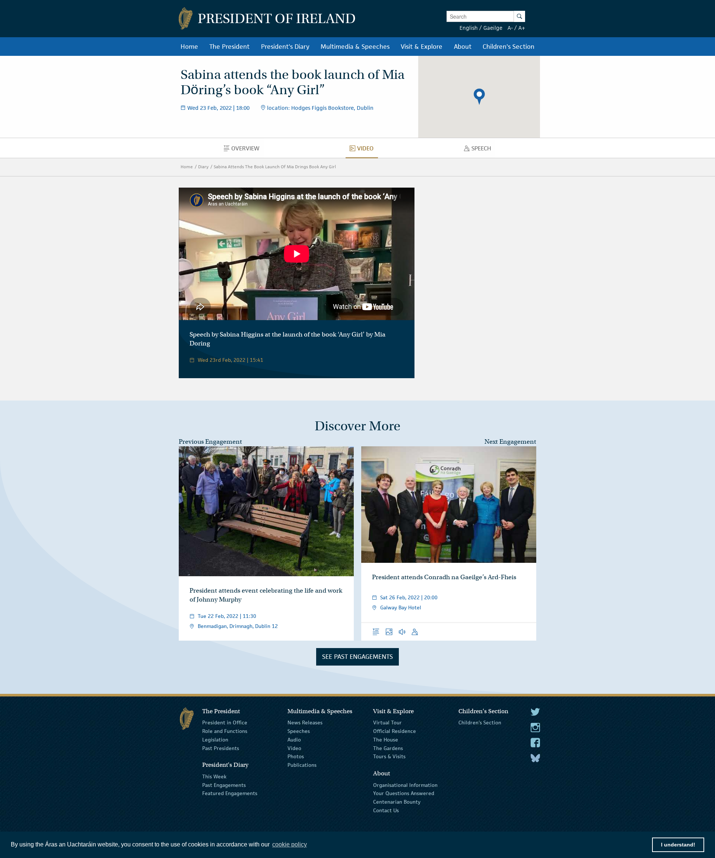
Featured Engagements (229, 793)
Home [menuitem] (189, 46)
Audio (294, 739)
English (469, 27)
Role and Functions (224, 731)
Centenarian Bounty (396, 801)
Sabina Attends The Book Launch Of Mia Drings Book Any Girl (275, 166)
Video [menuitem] (367, 150)
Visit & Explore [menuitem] (421, 46)
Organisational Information (405, 784)
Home (187, 166)
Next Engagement (510, 442)
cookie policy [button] (289, 844)
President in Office (224, 722)
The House (385, 739)
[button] (479, 97)
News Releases (304, 722)
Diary (203, 166)
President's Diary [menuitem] (285, 46)
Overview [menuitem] (247, 150)
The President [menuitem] (229, 46)
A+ (521, 27)
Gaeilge (492, 27)
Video (294, 747)
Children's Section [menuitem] (508, 46)
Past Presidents (220, 747)
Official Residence (394, 731)
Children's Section (479, 722)
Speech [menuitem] (483, 150)
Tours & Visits (389, 756)
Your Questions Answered (403, 793)
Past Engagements (224, 784)
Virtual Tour (387, 722)
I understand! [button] (678, 845)
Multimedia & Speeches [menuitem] (355, 46)
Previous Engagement (210, 442)
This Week (214, 776)
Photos (295, 756)
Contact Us (386, 810)
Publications (302, 765)
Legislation (215, 739)
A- (510, 27)
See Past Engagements (357, 657)
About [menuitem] (462, 46)
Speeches (298, 731)
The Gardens (388, 747)
